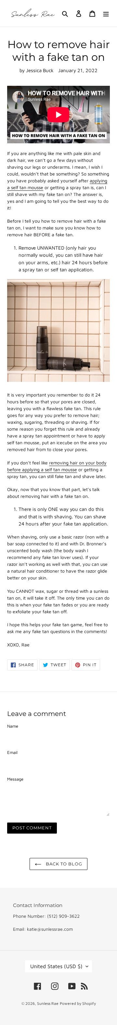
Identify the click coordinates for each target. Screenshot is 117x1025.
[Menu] (106, 13)
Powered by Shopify (78, 1003)
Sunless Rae (47, 1003)
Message (15, 779)
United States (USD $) (56, 966)
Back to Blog (64, 863)
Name (12, 726)
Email (12, 752)
